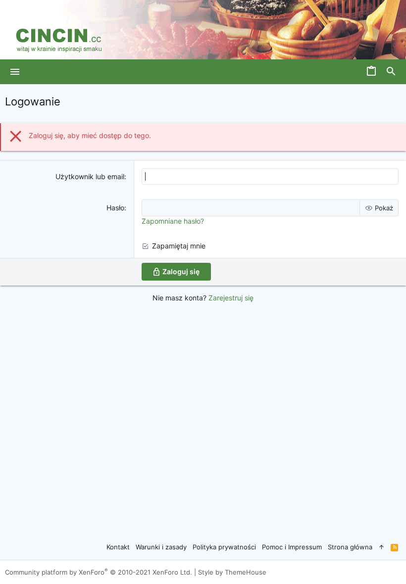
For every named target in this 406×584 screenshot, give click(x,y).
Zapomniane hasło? (173, 221)
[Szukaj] (391, 71)
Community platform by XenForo (98, 572)
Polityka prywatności (224, 547)
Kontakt (118, 547)
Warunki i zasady (161, 547)
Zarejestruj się (231, 297)
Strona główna (350, 547)
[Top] (381, 546)
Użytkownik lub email (89, 176)
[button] (15, 72)
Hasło (115, 207)
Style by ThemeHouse (232, 572)
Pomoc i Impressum (292, 547)
